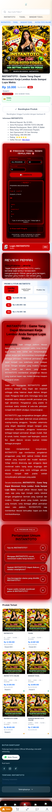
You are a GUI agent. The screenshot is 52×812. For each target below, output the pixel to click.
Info (45, 247)
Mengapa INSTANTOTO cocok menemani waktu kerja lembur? (21, 558)
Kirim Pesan (12, 758)
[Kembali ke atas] (47, 795)
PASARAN (14, 159)
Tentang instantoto (9, 780)
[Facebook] (4, 769)
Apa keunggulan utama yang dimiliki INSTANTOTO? (23, 579)
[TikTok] (16, 769)
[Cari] (4, 12)
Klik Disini (26, 140)
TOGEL (22, 17)
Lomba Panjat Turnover (26, 290)
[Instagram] (10, 769)
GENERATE (26, 175)
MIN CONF (14, 166)
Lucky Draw (11, 289)
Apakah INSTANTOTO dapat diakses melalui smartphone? (23, 568)
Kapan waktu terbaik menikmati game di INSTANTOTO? (21, 590)
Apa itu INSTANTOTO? (17, 548)
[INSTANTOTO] (26, 4)
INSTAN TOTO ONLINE (43, 22)
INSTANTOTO (9, 17)
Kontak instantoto (9, 783)
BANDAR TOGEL (36, 17)
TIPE (29, 159)
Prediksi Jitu (41, 290)
